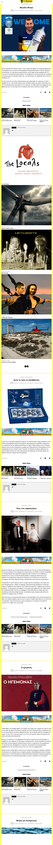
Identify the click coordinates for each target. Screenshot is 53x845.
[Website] (12, 130)
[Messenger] (45, 92)
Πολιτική (22, 377)
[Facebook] (41, 92)
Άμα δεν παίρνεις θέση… (6, 120)
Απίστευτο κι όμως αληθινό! (44, 121)
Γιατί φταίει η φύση (18, 478)
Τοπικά (29, 4)
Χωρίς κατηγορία (29, 377)
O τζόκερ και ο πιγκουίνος (45, 478)
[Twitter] (50, 92)
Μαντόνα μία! (17, 120)
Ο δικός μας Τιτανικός (32, 120)
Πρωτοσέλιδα (24, 4)
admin (16, 10)
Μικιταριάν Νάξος (26, 101)
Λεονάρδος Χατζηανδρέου (36, 617)
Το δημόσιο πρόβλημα (32, 478)
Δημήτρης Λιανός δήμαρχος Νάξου (19, 617)
